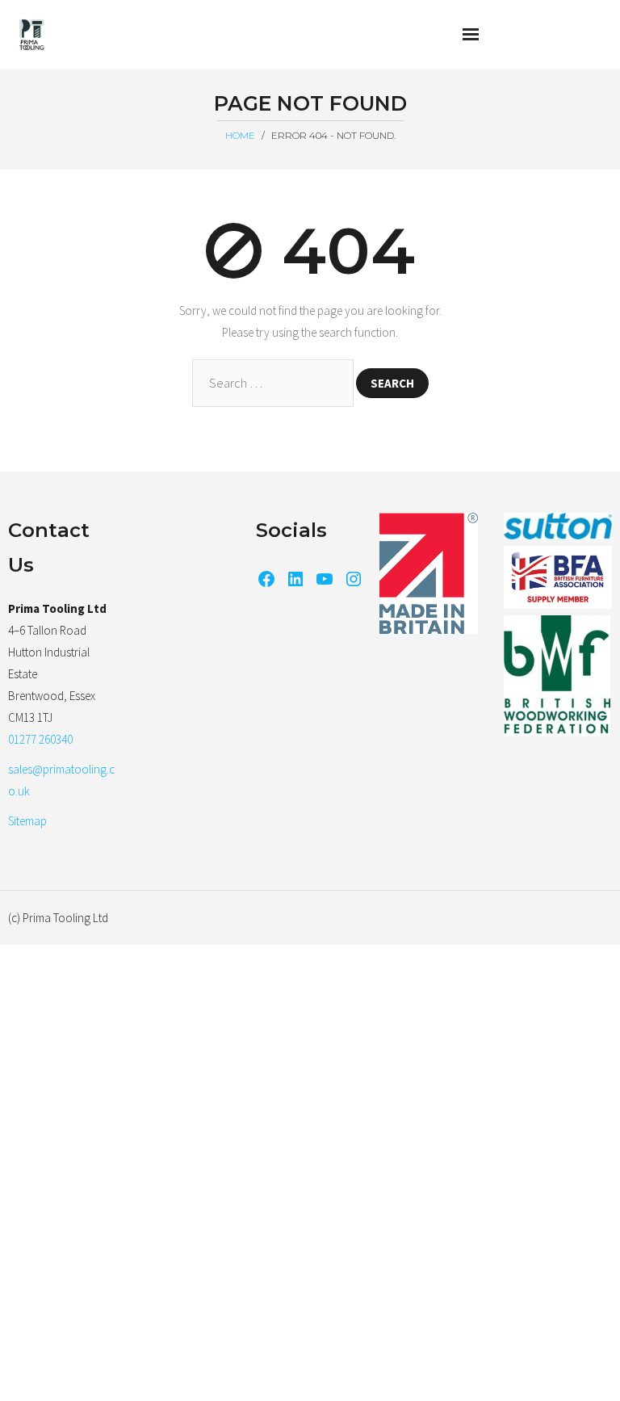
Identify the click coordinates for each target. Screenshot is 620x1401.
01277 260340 (40, 739)
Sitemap (27, 820)
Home (240, 135)
